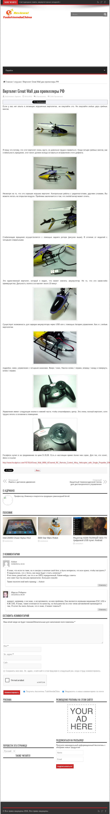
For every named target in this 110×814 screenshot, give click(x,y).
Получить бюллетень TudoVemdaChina (43, 691)
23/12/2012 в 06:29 (17, 595)
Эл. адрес (7, 654)
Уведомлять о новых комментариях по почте (84, 691)
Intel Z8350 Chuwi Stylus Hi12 (17, 538)
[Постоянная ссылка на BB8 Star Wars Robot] (55, 534)
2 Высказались (41, 96)
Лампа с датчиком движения (21, 481)
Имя (5, 646)
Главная (9, 82)
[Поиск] (105, 14)
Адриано (18, 96)
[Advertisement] (59, 43)
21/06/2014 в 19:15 (17, 564)
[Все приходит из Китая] (17, 16)
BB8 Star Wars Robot (48, 538)
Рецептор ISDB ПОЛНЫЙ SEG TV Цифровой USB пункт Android (90, 539)
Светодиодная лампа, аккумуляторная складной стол (41, 2)
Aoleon (14, 562)
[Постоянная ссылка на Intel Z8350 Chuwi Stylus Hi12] (20, 534)
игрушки (17, 82)
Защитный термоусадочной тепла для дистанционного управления (86, 482)
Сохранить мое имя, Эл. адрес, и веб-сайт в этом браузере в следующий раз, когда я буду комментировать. (53, 671)
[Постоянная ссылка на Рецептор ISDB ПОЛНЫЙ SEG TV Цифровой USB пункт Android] (90, 534)
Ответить (102, 585)
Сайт (5, 663)
